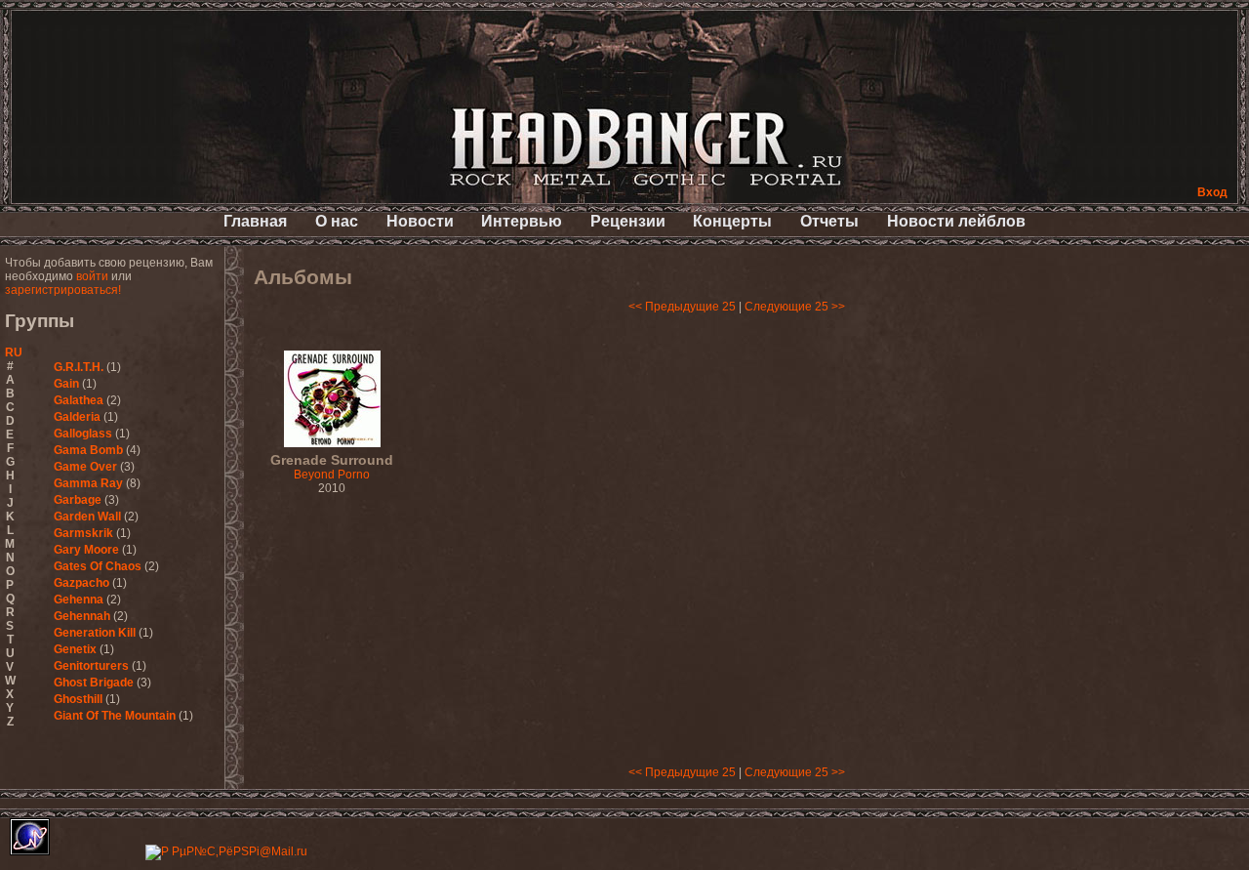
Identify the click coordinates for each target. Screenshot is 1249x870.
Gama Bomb (88, 450)
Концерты (732, 221)
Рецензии (627, 221)
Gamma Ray (88, 483)
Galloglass (83, 433)
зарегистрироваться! (63, 290)
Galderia (77, 417)
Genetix (75, 649)
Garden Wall (87, 516)
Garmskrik (83, 533)
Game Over (85, 467)
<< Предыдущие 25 (682, 306)
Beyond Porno (331, 467)
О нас (336, 221)
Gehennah (82, 616)
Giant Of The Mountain (115, 716)
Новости (420, 221)
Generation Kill (95, 633)
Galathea (78, 400)
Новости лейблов (956, 221)
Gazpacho (81, 583)
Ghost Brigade (94, 682)
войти (92, 276)
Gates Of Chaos (97, 566)
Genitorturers (91, 666)
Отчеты (829, 221)
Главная (255, 221)
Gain (66, 384)
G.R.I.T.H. (78, 367)
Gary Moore (86, 550)
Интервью (521, 221)
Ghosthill (78, 699)
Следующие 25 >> (795, 306)
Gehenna (78, 599)
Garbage (77, 500)
